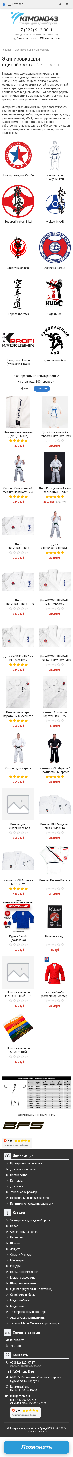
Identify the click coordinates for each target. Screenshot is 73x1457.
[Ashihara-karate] (55, 247)
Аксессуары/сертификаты (27, 1317)
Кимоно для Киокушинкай (55, 177)
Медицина (17, 1306)
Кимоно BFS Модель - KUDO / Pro (18, 882)
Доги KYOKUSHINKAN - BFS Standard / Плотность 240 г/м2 (55, 604)
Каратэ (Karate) (18, 314)
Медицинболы (20, 1300)
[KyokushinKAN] (55, 201)
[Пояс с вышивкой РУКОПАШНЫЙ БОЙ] (18, 972)
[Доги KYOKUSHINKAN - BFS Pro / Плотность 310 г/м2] (55, 636)
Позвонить (36, 1447)
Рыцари (15, 1266)
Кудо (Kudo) (55, 314)
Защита (15, 1249)
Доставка (16, 1186)
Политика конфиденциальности (31, 1203)
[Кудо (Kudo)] (55, 293)
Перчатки (16, 1237)
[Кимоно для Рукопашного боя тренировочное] (18, 804)
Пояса (14, 1226)
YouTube (16, 1345)
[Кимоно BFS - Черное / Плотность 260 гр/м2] (55, 748)
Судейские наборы (22, 1294)
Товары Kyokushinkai (18, 221)
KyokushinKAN (55, 221)
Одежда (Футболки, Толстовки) (31, 1289)
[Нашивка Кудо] (55, 916)
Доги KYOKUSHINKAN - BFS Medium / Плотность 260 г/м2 (18, 660)
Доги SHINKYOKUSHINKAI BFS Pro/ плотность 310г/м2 (18, 604)
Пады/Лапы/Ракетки (24, 1271)
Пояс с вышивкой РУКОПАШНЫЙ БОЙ (18, 994)
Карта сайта (40, 1431)
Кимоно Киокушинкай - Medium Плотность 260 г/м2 (18, 492)
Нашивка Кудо (54, 936)
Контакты (16, 1180)
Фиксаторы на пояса (24, 1231)
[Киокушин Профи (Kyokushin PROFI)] (18, 340)
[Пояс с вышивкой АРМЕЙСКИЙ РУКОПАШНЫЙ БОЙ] (18, 1028)
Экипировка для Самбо (18, 175)
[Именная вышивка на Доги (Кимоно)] (18, 412)
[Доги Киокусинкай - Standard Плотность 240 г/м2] (55, 412)
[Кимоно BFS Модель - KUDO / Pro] (18, 860)
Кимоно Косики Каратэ (54, 880)
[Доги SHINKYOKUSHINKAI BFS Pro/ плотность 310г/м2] (18, 580)
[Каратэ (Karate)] (18, 293)
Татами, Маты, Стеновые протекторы (35, 1323)
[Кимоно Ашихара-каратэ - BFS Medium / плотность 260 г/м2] (18, 692)
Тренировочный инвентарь (28, 1312)
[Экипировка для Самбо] (18, 155)
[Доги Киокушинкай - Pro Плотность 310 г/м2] (55, 468)
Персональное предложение (29, 1197)
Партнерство (18, 1175)
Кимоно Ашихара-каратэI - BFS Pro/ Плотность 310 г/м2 (55, 716)
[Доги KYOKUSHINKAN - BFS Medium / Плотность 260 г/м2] (18, 636)
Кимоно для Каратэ (18, 768)
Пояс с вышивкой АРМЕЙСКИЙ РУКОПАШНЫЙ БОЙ (18, 1052)
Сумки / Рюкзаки (21, 1254)
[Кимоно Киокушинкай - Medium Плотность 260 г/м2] (18, 468)
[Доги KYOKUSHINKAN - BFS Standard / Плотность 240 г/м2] (55, 580)
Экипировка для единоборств (30, 1220)
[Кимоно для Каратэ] (18, 748)
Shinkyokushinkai (18, 267)
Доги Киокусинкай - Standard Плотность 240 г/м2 (55, 436)
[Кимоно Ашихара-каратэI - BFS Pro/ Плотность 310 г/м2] (55, 692)
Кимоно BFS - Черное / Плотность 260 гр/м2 (55, 770)
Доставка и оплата (23, 1169)
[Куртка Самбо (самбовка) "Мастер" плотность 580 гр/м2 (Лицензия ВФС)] (55, 972)
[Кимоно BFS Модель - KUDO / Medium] (55, 804)
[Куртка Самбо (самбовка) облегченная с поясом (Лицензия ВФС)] (18, 916)
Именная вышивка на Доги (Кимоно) (18, 434)
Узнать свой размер (23, 1192)
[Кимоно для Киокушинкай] (55, 155)
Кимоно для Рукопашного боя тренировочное (18, 828)
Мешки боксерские (22, 1277)
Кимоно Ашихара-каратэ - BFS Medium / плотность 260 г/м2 (18, 716)
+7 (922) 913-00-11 (36, 30)
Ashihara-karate (54, 267)
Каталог (17, 4)
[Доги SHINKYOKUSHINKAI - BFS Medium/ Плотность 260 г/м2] (55, 524)
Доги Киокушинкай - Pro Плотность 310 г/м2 (55, 490)
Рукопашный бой (55, 360)
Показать (42, 388)
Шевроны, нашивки (23, 1283)
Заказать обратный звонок (25, 1366)
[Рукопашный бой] (55, 340)
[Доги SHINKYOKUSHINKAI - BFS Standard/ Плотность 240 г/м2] (18, 524)
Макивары (17, 1260)
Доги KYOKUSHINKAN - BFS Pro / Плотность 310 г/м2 (55, 660)
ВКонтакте (17, 1340)
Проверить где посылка (26, 1163)
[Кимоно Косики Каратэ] (55, 860)
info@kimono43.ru (22, 1371)
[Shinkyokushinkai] (18, 247)
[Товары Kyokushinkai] (18, 201)
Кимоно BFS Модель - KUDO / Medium (54, 826)
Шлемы (15, 1243)
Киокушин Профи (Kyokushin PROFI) (18, 362)
